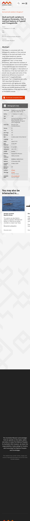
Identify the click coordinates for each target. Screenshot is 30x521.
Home (3, 9)
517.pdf (13, 172)
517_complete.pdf (15, 176)
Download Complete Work (14, 97)
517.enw (13, 170)
